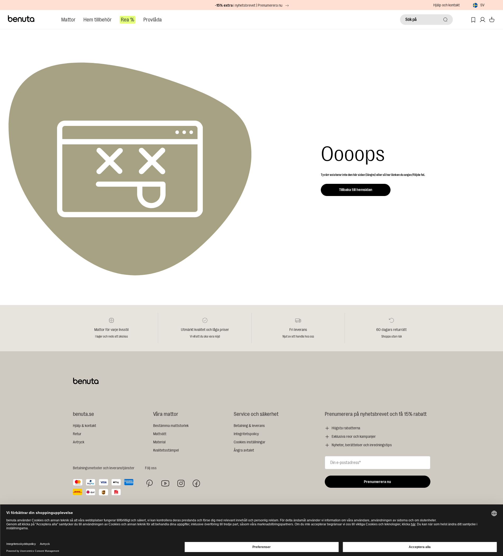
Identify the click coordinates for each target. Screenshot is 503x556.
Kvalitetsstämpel (166, 450)
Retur (77, 434)
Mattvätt (159, 434)
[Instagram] (180, 483)
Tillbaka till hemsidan (355, 190)
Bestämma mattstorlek (171, 425)
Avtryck (78, 442)
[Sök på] (445, 19)
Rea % (127, 20)
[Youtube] (165, 483)
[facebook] (196, 483)
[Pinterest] (149, 483)
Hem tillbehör (97, 20)
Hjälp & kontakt (84, 425)
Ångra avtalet (244, 450)
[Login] (482, 19)
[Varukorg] (491, 19)
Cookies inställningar (249, 442)
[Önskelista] (473, 19)
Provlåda (152, 20)
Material (159, 442)
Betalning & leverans (249, 425)
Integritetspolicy (246, 434)
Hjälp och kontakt (446, 5)
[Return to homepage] (21, 18)
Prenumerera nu (377, 482)
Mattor (68, 20)
